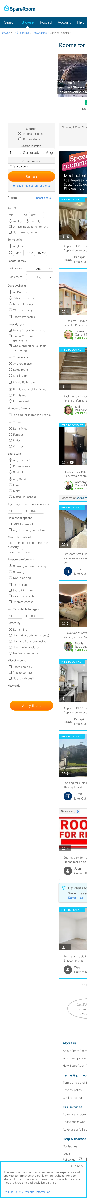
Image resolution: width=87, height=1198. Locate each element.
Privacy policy (72, 1090)
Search (9, 22)
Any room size (22, 363)
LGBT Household (23, 524)
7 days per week (23, 298)
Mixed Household (24, 497)
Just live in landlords (26, 647)
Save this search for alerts (33, 185)
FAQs (66, 1154)
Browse (28, 22)
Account (64, 22)
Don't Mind (20, 428)
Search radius (31, 161)
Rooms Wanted (32, 139)
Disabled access (23, 602)
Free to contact (22, 672)
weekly (17, 221)
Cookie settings (73, 1097)
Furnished (19, 395)
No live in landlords (25, 653)
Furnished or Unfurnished (29, 389)
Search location (31, 145)
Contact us (70, 1146)
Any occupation (23, 460)
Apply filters (31, 705)
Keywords (14, 686)
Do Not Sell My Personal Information (27, 1192)
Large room (20, 369)
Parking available (23, 596)
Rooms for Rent (32, 133)
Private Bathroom (24, 382)
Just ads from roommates (29, 641)
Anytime (18, 246)
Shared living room (25, 590)
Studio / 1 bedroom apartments (25, 338)
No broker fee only (25, 232)
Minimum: (16, 268)
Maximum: (16, 277)
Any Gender (21, 479)
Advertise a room (74, 1114)
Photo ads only (22, 666)
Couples (18, 446)
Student (18, 472)
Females (18, 434)
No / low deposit (23, 678)
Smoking (18, 572)
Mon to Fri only (23, 304)
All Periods (20, 292)
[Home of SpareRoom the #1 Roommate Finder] (19, 8)
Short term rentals (24, 316)
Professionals (21, 466)
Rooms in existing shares (29, 330)
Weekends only (23, 310)
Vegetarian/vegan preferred (30, 530)
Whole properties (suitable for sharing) (29, 348)
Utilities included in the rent (30, 226)
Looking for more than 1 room (31, 414)
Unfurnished (21, 401)
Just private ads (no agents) (31, 635)
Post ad (46, 22)
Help (80, 22)
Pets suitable (21, 584)
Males (17, 440)
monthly (35, 221)
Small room (20, 375)
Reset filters (43, 197)
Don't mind (20, 629)
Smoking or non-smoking (29, 566)
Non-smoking (22, 578)
